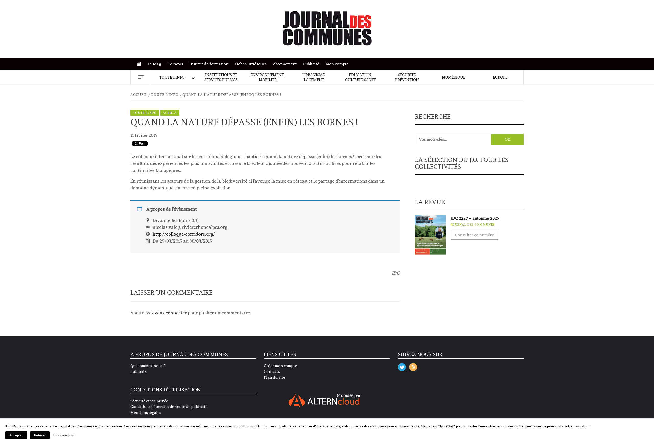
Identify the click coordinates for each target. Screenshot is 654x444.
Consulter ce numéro (474, 235)
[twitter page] (402, 366)
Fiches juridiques (251, 64)
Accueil (140, 64)
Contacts (272, 371)
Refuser (40, 435)
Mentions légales (145, 412)
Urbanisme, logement (313, 77)
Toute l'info (145, 113)
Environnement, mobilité (268, 77)
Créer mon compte (280, 366)
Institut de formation (208, 64)
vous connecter (171, 312)
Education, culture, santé (360, 77)
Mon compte (336, 64)
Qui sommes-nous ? (147, 366)
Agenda (170, 113)
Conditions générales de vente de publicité (168, 406)
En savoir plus (64, 435)
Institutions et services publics (221, 77)
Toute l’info (172, 77)
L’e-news (175, 64)
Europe (500, 77)
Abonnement (285, 64)
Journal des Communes (473, 224)
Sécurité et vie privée (149, 401)
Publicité (311, 64)
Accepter (16, 435)
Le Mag (154, 64)
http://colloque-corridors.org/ (184, 234)
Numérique (453, 77)
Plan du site (274, 377)
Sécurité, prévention (407, 77)
